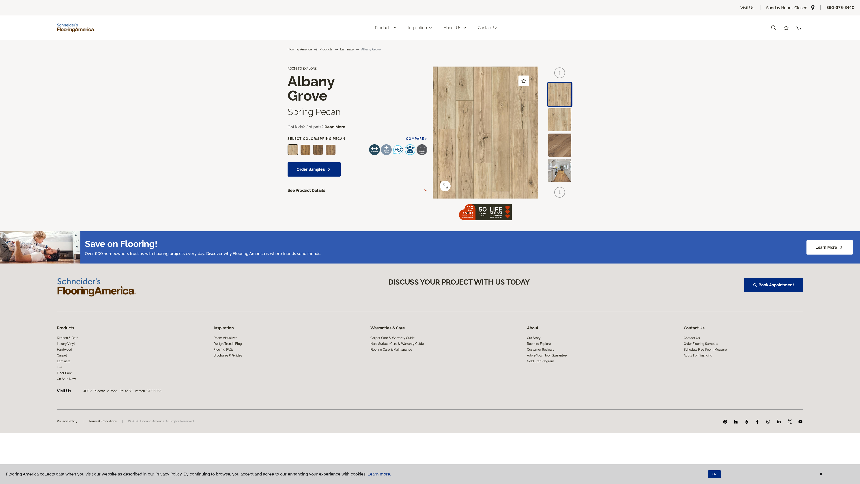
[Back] (559, 72)
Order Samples (311, 169)
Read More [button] (335, 127)
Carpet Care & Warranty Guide (392, 338)
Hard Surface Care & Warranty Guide (397, 344)
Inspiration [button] (417, 27)
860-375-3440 (840, 7)
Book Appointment (776, 285)
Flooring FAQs (223, 349)
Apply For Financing (698, 355)
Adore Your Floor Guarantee (546, 355)
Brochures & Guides (228, 355)
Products (326, 49)
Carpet (62, 355)
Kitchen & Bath (67, 338)
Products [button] (383, 27)
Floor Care (64, 373)
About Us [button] (452, 27)
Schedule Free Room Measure (705, 349)
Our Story (534, 338)
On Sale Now (66, 379)
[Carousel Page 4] (559, 170)
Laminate (347, 49)
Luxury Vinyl (66, 344)
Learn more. (379, 474)
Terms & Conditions (102, 421)
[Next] (559, 192)
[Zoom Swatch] (445, 186)
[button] (773, 27)
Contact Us (488, 27)
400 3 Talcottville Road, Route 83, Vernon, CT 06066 (122, 391)
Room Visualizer (225, 338)
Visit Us (747, 7)
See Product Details (306, 190)
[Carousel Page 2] (559, 119)
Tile (59, 367)
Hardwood (64, 349)
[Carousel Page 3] (559, 145)
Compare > (416, 138)
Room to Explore (539, 344)
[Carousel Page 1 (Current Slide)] (559, 94)
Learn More (826, 247)
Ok (714, 474)
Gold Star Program (540, 361)
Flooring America (300, 49)
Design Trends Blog (228, 344)
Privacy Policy (67, 421)
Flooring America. (152, 421)
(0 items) (798, 27)
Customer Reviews (540, 349)
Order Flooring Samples (701, 344)
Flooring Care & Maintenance (391, 349)
